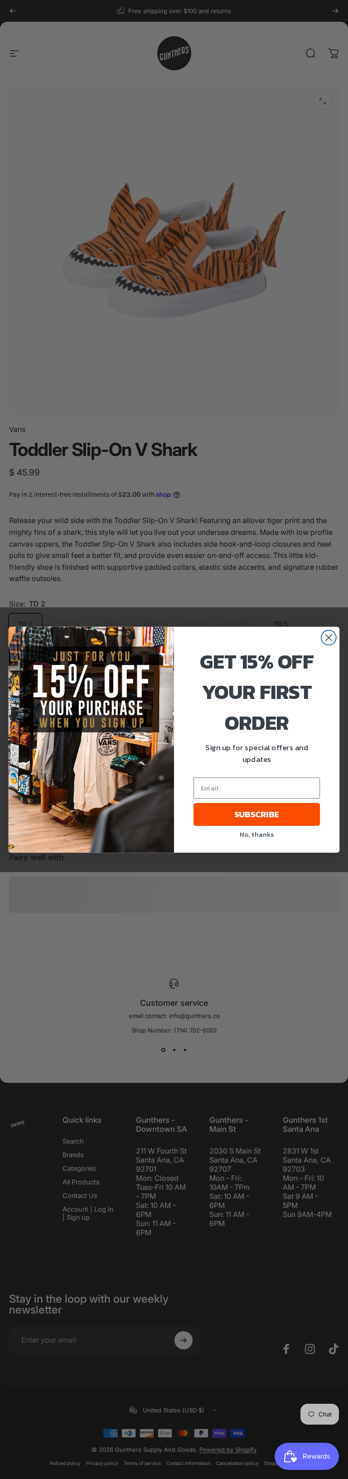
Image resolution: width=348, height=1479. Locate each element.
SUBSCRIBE (256, 814)
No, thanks (257, 834)
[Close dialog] (328, 637)
